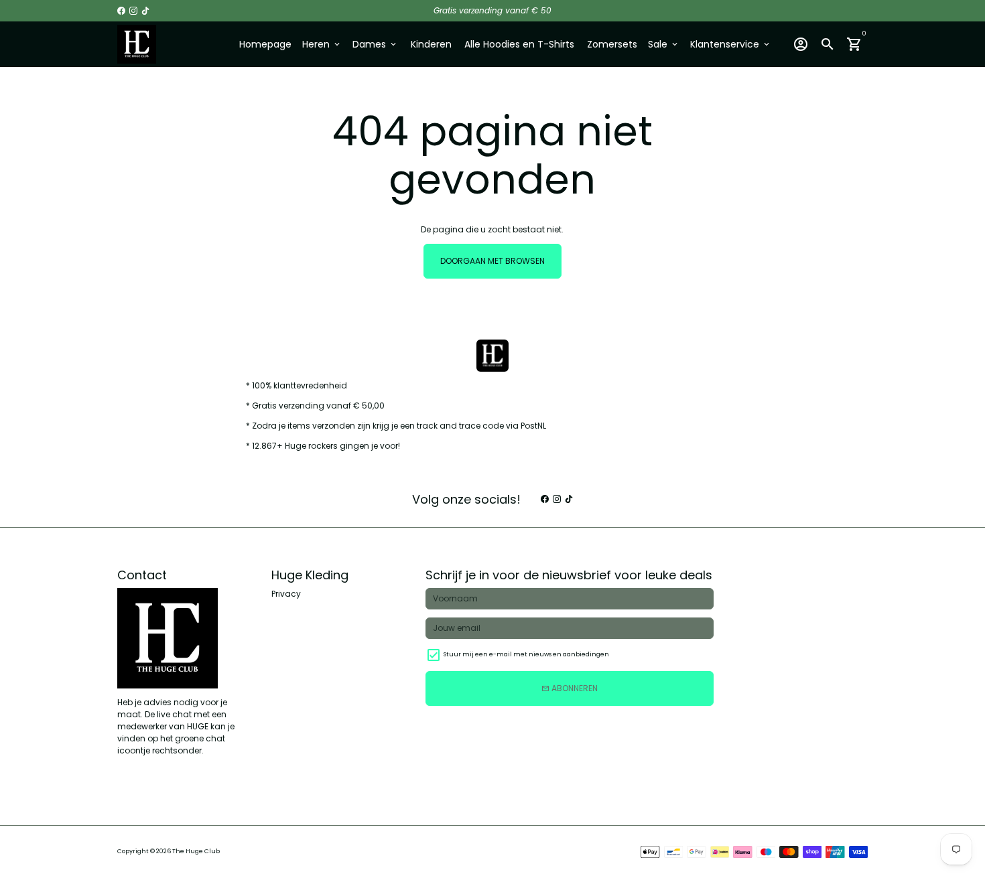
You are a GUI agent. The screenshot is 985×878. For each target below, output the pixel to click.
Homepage (265, 44)
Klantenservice (730, 44)
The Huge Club (196, 851)
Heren (322, 44)
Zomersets (612, 44)
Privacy (286, 593)
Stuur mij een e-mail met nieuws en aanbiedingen (526, 654)
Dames (375, 44)
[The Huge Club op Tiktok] (145, 10)
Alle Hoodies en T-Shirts (519, 44)
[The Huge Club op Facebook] (121, 10)
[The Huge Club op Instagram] (133, 10)
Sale (663, 44)
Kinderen (431, 44)
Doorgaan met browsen (492, 261)
